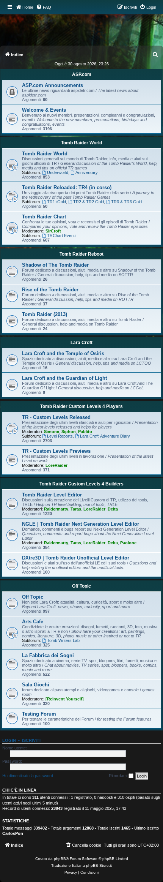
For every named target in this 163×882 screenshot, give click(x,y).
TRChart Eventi (61, 235)
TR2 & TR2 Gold (88, 201)
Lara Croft (81, 342)
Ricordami (119, 775)
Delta (113, 509)
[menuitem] (43, 7)
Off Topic (81, 586)
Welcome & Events (44, 110)
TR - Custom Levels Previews (56, 451)
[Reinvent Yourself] (64, 699)
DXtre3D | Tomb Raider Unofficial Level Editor (75, 558)
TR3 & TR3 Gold (126, 201)
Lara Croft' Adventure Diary (105, 436)
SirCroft (53, 231)
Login (9, 740)
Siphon (68, 431)
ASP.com (81, 74)
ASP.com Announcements (52, 85)
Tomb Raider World (81, 142)
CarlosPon (12, 833)
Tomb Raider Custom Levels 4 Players (81, 406)
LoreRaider (56, 465)
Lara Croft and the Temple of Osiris (63, 353)
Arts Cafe (32, 621)
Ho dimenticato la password (27, 775)
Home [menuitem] (27, 7)
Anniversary (86, 172)
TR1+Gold (56, 201)
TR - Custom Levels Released (56, 417)
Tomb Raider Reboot (81, 254)
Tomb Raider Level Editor (52, 495)
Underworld (57, 172)
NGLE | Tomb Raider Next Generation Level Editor (80, 524)
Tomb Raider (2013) (44, 314)
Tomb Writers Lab (63, 640)
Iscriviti (31, 740)
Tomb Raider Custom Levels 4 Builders (81, 484)
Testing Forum (39, 714)
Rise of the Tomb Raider (50, 289)
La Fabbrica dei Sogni (48, 655)
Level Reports (60, 436)
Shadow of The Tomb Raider (55, 265)
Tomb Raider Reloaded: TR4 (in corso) (66, 187)
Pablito (85, 431)
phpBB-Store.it (99, 865)
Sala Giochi (35, 685)
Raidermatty (56, 509)
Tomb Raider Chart (44, 217)
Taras (76, 509)
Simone (51, 431)
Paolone (128, 543)
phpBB (60, 859)
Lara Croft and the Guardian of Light (64, 378)
